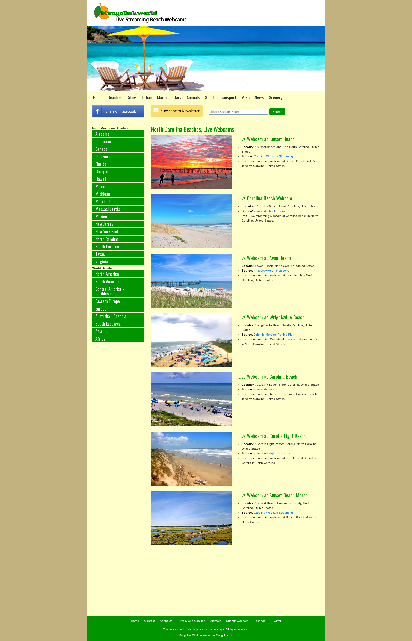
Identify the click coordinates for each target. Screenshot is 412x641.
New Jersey (104, 224)
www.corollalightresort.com (272, 453)
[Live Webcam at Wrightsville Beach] (191, 340)
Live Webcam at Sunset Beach (266, 139)
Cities (132, 97)
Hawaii (100, 179)
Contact (149, 621)
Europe (100, 308)
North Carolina (107, 239)
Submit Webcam (237, 621)
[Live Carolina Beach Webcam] (191, 221)
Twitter (276, 621)
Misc (245, 97)
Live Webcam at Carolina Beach (267, 376)
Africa (100, 338)
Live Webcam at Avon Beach (264, 258)
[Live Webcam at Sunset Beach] (191, 162)
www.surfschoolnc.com (269, 211)
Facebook (260, 621)
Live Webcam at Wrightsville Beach (271, 317)
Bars (177, 97)
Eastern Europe (107, 301)
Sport (210, 97)
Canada (101, 149)
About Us (166, 621)
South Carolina (107, 246)
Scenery (275, 97)
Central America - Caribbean (109, 291)
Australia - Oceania (110, 316)
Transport (228, 97)
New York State (107, 231)
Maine (100, 186)
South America (107, 281)
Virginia (101, 261)
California (103, 141)
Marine (162, 97)
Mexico (101, 216)
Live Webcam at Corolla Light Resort (272, 436)
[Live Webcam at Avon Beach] (191, 281)
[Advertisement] (118, 416)
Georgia (101, 171)
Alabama (102, 134)
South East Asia (108, 323)
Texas (100, 254)
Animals (193, 97)
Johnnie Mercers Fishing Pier (274, 334)
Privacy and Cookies (191, 621)
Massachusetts (107, 209)
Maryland (102, 201)
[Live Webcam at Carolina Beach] (191, 399)
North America (107, 274)
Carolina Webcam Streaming (273, 156)
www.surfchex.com (266, 389)
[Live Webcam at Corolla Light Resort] (191, 459)
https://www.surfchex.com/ (271, 270)
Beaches (114, 97)
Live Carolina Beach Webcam (265, 198)
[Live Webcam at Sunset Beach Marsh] (191, 518)
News (259, 97)
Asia (98, 331)
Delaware (102, 156)
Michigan (102, 194)
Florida (100, 164)
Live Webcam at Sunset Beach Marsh (272, 495)
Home (97, 97)
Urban (147, 97)
